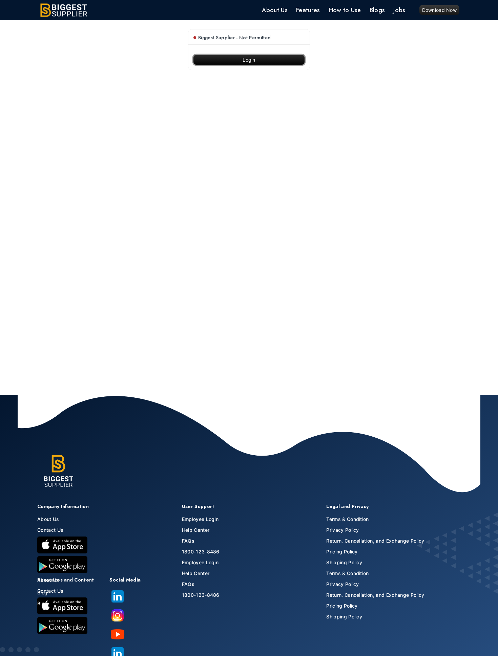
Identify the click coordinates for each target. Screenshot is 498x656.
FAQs (188, 541)
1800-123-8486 (201, 551)
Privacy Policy (342, 530)
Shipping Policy (344, 562)
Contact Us (50, 530)
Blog (42, 592)
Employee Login (200, 519)
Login (249, 60)
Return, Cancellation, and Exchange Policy (375, 541)
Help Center (196, 530)
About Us (48, 519)
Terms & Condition (347, 519)
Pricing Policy (341, 551)
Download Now (439, 10)
